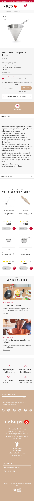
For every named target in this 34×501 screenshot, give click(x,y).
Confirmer (26, 88)
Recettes (5, 302)
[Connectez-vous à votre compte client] (21, 6)
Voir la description (6, 72)
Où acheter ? (22, 92)
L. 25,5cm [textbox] (22, 228)
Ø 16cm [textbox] (4, 268)
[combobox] (6, 228)
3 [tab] (30, 96)
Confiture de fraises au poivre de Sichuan (16, 341)
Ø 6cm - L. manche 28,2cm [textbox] (6, 228)
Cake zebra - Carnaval (12, 305)
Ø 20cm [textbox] (21, 268)
